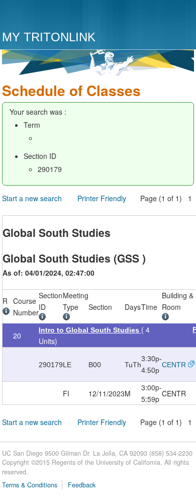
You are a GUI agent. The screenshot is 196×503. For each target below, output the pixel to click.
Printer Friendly (101, 198)
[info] (8, 312)
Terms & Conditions (29, 484)
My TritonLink (48, 37)
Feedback (81, 484)
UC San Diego (59, 16)
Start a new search (32, 198)
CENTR (174, 365)
